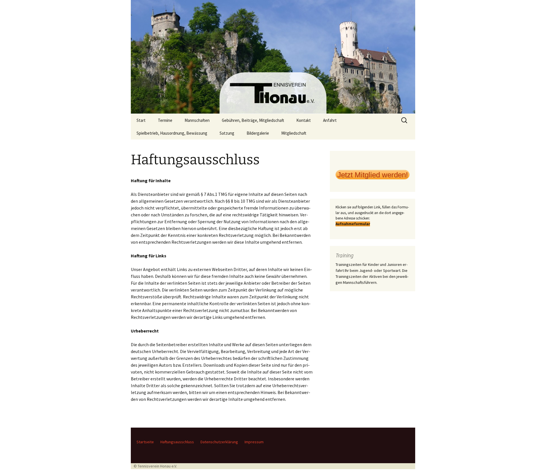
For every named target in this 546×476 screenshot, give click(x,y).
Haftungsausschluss (177, 441)
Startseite (145, 441)
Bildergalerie (258, 133)
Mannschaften (197, 120)
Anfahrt (330, 120)
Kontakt (303, 120)
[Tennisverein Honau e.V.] (273, 57)
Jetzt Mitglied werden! (372, 175)
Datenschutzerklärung (219, 441)
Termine (165, 120)
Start (141, 120)
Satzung (227, 133)
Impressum (254, 441)
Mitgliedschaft (293, 133)
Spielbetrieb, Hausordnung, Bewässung (171, 133)
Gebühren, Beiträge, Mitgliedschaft (253, 120)
